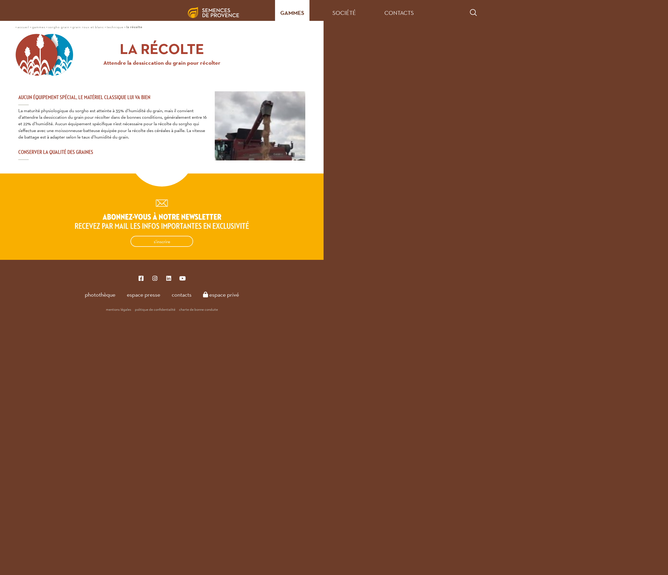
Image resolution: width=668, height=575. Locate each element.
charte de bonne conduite (198, 309)
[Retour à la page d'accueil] (217, 10)
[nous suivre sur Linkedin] (168, 278)
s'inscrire (162, 241)
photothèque (100, 294)
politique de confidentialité (155, 309)
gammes (292, 13)
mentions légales (118, 309)
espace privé (223, 294)
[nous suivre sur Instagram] (154, 278)
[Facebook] (141, 278)
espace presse (143, 294)
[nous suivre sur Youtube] (182, 278)
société (344, 12)
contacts (399, 12)
